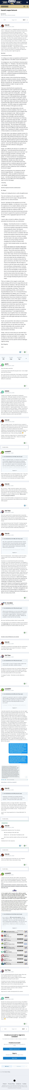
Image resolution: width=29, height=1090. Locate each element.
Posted (9, 26)
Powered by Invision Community (14, 1087)
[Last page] (27, 20)
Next (24, 19)
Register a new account (14, 1049)
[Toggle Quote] (3, 456)
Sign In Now (14, 1058)
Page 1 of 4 (14, 19)
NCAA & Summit (11, 15)
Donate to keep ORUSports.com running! (10, 636)
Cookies (24, 1083)
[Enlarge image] (14, 761)
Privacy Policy (11, 1083)
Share (7, 1066)
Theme (4, 1083)
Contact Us (18, 1083)
